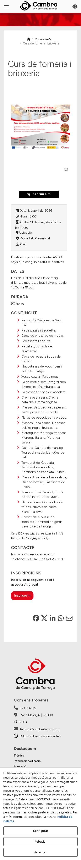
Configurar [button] (40, 831)
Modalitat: (26, 238)
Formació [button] (20, 766)
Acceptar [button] (40, 852)
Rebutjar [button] (40, 841)
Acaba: (24, 222)
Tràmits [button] (19, 755)
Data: (23, 211)
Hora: (23, 216)
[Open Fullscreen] (66, 169)
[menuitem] (41, 755)
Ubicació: (26, 232)
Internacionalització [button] (27, 761)
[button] (40, 6)
